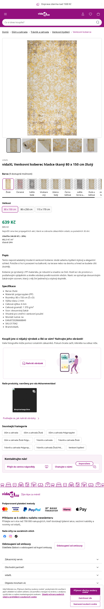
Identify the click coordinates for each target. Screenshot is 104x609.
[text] (9, 222)
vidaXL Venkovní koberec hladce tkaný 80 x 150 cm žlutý (47, 164)
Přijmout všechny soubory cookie (85, 591)
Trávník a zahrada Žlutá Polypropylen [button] (50, 447)
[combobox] (52, 22)
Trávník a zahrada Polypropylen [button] (18, 447)
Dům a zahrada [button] (11, 432)
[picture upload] (69, 363)
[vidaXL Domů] (44, 14)
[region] (51, 597)
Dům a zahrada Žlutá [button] (33, 432)
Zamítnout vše (85, 598)
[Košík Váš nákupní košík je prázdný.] (98, 14)
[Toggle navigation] (5, 14)
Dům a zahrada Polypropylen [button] (62, 432)
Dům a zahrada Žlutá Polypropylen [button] (18, 440)
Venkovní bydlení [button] (76, 447)
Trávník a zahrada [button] (44, 440)
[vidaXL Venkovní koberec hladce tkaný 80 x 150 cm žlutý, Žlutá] (52, 88)
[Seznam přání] (90, 14)
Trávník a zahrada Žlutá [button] (68, 440)
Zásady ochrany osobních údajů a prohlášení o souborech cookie (33, 595)
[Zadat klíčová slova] (98, 22)
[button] (8, 188)
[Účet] (82, 14)
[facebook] (4, 536)
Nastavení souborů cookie (85, 604)
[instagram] (10, 536)
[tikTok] (16, 536)
